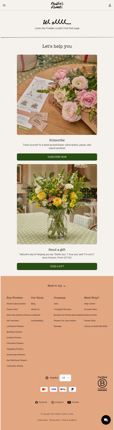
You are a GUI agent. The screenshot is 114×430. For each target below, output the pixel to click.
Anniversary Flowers (16, 354)
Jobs (56, 303)
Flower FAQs (90, 320)
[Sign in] (110, 5)
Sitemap (57, 326)
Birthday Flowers (14, 331)
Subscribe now (57, 156)
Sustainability (37, 320)
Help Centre (89, 303)
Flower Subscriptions (16, 303)
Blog (33, 303)
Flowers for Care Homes (65, 320)
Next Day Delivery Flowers (19, 315)
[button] (4, 5)
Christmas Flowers (15, 343)
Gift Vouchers (13, 320)
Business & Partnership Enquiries (69, 315)
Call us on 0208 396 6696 (95, 326)
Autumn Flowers (14, 337)
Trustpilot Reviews (62, 309)
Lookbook (35, 315)
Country (54, 377)
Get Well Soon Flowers (17, 360)
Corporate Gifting (15, 365)
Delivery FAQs (90, 315)
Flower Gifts (12, 309)
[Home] (57, 5)
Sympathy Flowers (15, 349)
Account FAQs (90, 309)
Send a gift (57, 266)
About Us (35, 309)
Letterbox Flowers (15, 326)
